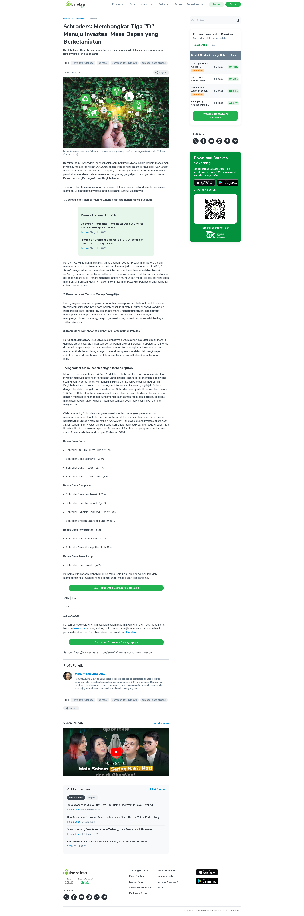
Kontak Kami (136, 881)
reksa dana (80, 628)
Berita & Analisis (167, 870)
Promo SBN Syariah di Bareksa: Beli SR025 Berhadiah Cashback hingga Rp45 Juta (112, 241)
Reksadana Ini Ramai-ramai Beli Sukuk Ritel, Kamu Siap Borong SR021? (108, 841)
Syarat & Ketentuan (140, 887)
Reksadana (80, 18)
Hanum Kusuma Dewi (90, 674)
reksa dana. (130, 632)
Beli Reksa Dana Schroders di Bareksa (116, 588)
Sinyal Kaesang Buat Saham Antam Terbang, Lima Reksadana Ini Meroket (109, 829)
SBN (69, 846)
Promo (178, 4)
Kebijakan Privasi (138, 893)
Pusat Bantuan (137, 876)
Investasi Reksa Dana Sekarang (215, 115)
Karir (160, 887)
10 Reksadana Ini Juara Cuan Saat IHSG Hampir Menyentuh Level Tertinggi (110, 805)
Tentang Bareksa (138, 870)
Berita (66, 18)
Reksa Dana (73, 809)
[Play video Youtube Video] (116, 752)
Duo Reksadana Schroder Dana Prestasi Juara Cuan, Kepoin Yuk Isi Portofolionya (114, 817)
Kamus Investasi (166, 876)
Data (132, 4)
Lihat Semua (161, 723)
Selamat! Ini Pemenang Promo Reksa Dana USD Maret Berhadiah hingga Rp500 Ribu (112, 225)
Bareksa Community (168, 881)
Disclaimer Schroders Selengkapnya (116, 642)
